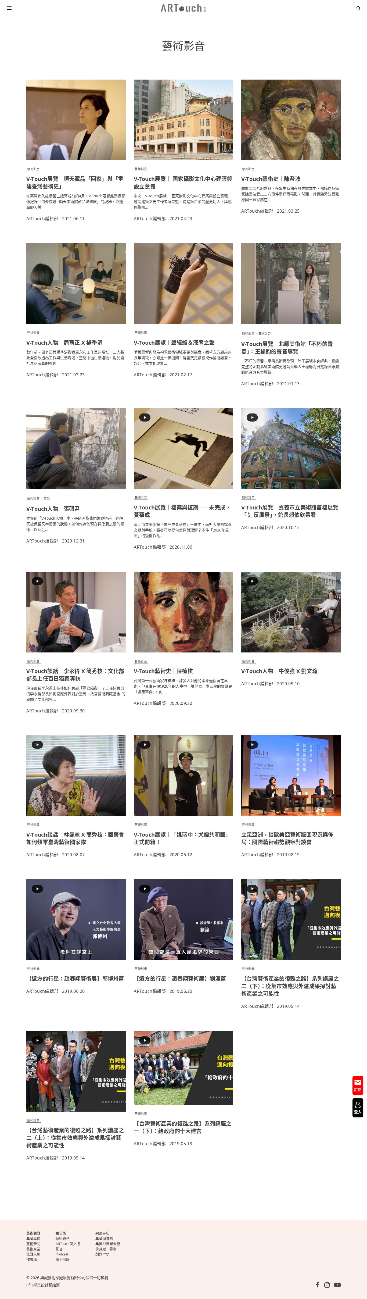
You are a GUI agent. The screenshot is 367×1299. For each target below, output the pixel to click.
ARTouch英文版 (68, 1243)
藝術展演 (248, 333)
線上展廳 (63, 1259)
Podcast (62, 1254)
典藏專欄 (33, 1238)
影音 (59, 1249)
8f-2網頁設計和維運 (43, 1284)
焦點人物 (33, 1254)
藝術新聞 (33, 1243)
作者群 (31, 1259)
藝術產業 (33, 1249)
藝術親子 (63, 1238)
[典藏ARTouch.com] (183, 8)
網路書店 (102, 1233)
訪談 (47, 498)
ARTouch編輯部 (42, 219)
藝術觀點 (33, 1233)
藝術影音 (33, 169)
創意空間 (102, 1254)
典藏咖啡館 (104, 1238)
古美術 (61, 1233)
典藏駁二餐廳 (105, 1249)
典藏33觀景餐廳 (107, 1243)
